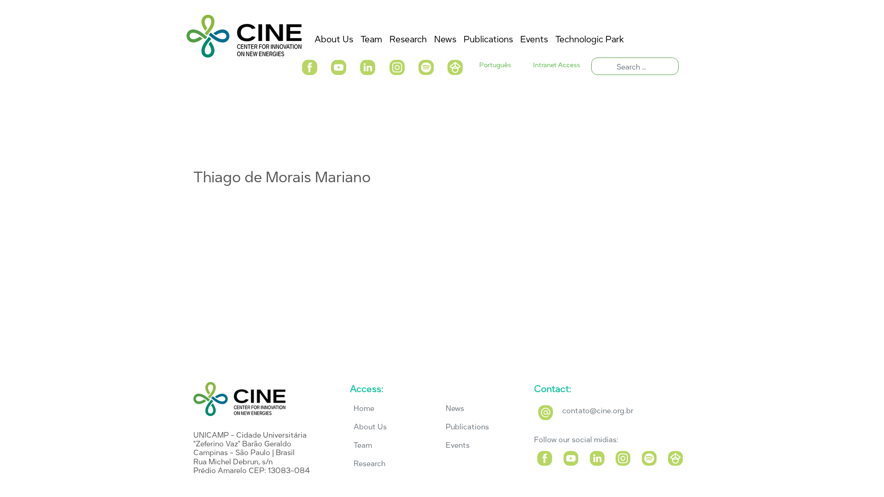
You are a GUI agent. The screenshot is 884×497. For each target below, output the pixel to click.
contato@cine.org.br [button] (598, 410)
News (455, 408)
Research (369, 463)
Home (364, 408)
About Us (370, 426)
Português (495, 65)
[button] (309, 66)
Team (363, 445)
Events (458, 445)
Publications (467, 426)
